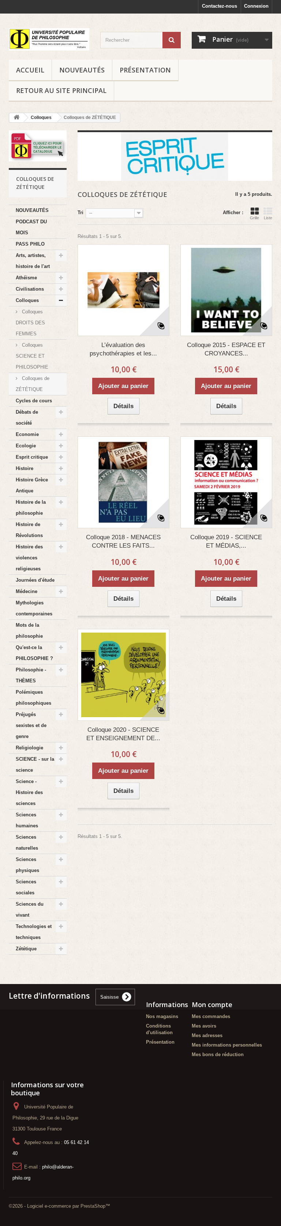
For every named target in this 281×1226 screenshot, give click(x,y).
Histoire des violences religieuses (29, 557)
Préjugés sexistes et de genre (31, 725)
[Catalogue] (38, 146)
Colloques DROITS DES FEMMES (30, 322)
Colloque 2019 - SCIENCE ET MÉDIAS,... (226, 541)
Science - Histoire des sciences (29, 792)
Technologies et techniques (34, 932)
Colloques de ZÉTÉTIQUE (32, 384)
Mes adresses (207, 1035)
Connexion (256, 6)
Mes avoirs (204, 1026)
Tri (80, 212)
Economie (27, 434)
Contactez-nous (219, 6)
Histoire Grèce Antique (32, 485)
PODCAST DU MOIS (31, 227)
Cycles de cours (34, 400)
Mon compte (212, 1004)
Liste (268, 218)
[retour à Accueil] (16, 117)
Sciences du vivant (30, 909)
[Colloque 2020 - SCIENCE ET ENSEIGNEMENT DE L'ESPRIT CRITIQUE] (123, 675)
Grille (254, 218)
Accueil (30, 70)
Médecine (26, 591)
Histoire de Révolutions (29, 530)
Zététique (26, 948)
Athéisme (26, 277)
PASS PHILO (30, 244)
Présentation (145, 70)
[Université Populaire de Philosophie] (49, 39)
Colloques (27, 300)
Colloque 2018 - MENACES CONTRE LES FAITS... (123, 541)
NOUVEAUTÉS (82, 70)
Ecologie (26, 445)
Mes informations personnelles (227, 1045)
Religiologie (29, 747)
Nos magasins (162, 1016)
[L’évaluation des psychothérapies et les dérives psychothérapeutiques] (123, 290)
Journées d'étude (35, 580)
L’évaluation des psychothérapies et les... (123, 349)
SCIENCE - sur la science (35, 764)
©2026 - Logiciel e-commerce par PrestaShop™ (59, 1206)
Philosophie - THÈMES (31, 675)
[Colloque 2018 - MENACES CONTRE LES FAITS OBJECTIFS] (123, 482)
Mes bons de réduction (218, 1054)
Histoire (24, 468)
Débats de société (27, 417)
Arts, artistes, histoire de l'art (33, 261)
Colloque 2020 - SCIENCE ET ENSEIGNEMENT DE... (123, 734)
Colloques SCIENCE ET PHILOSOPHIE (32, 356)
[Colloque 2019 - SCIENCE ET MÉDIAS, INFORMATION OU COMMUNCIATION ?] (226, 482)
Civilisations (30, 289)
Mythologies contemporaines (34, 608)
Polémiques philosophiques (33, 697)
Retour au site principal (61, 90)
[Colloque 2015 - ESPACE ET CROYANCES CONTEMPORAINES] (226, 290)
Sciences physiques (27, 865)
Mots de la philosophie (29, 630)
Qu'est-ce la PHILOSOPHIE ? (34, 653)
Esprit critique (32, 457)
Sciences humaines (27, 820)
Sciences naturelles (27, 842)
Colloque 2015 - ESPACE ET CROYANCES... (226, 349)
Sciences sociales (26, 887)
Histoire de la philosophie (31, 507)
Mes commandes (211, 1016)
